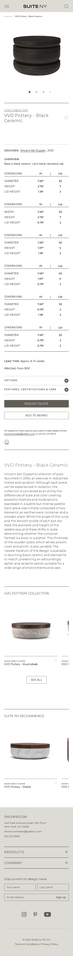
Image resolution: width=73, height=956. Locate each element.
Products (8, 16)
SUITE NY (44, 939)
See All (36, 679)
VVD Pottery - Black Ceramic (28, 16)
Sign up (61, 897)
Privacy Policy (49, 944)
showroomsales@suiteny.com (19, 433)
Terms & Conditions (27, 944)
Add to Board (37, 415)
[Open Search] (66, 6)
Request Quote (36, 403)
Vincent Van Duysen (33, 150)
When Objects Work (16, 109)
